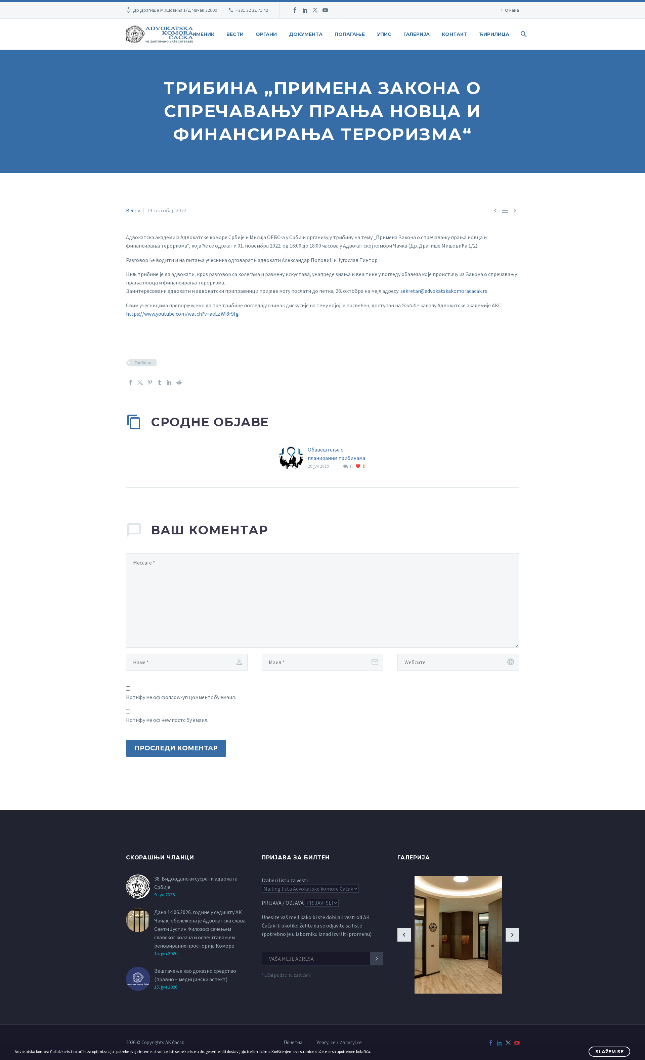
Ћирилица (494, 34)
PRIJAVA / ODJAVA (283, 902)
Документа (305, 34)
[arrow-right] (512, 935)
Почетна (293, 1042)
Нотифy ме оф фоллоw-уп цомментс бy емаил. (181, 697)
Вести (235, 34)
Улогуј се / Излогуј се (339, 1042)
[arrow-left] (404, 935)
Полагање (350, 34)
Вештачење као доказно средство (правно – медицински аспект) (195, 975)
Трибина (143, 363)
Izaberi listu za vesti (285, 880)
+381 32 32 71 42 (252, 10)
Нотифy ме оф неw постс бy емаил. (167, 720)
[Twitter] (315, 10)
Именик (203, 34)
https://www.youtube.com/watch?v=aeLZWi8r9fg (182, 313)
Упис (384, 34)
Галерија (416, 34)
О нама (512, 10)
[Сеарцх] (522, 34)
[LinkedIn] (305, 10)
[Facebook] (295, 10)
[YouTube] (325, 10)
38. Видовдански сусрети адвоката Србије (196, 882)
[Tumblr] (159, 382)
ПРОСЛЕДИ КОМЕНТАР (176, 748)
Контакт (454, 34)
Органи (266, 34)
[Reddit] (179, 382)
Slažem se (609, 1052)
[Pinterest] (150, 382)
